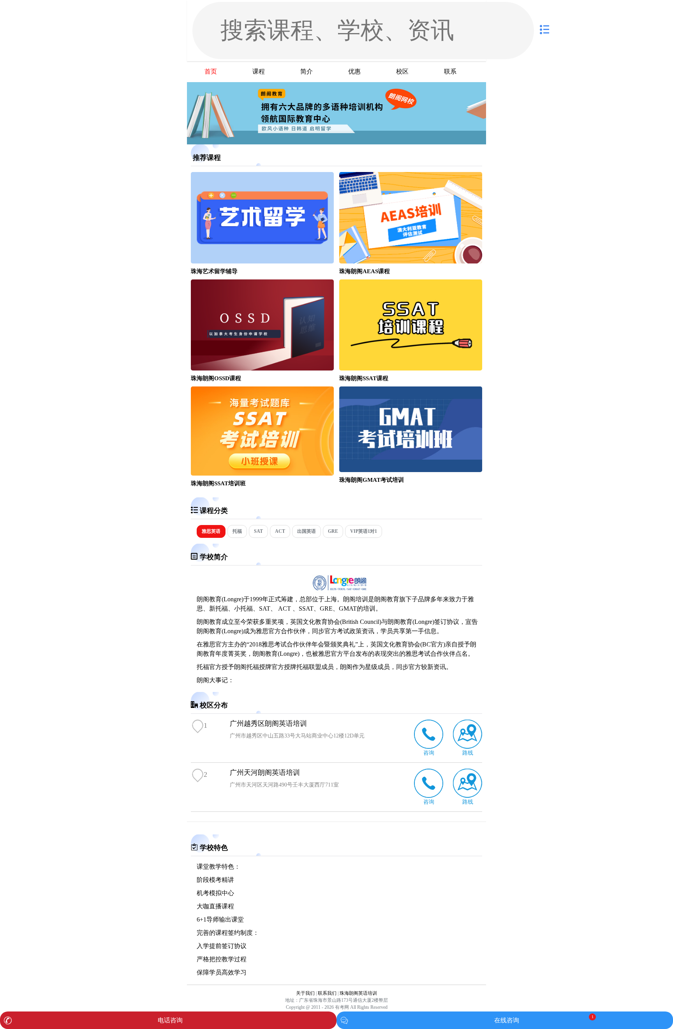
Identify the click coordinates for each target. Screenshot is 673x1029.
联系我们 (327, 993)
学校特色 (214, 848)
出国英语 (306, 531)
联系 (450, 71)
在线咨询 (506, 1020)
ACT (280, 531)
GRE (333, 531)
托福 (237, 531)
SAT (258, 531)
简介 (306, 71)
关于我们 (305, 993)
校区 (402, 71)
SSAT (306, 608)
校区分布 (214, 705)
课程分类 (214, 510)
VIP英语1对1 (363, 531)
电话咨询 (170, 1020)
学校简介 (214, 557)
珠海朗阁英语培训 (358, 993)
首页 (210, 71)
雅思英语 (211, 531)
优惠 (354, 71)
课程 (258, 71)
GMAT (348, 608)
